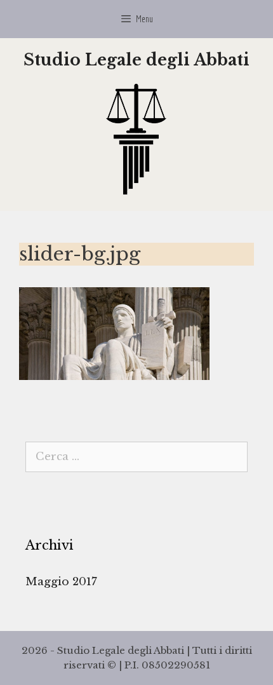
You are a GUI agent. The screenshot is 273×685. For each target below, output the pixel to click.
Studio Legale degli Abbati (136, 60)
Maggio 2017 (61, 581)
